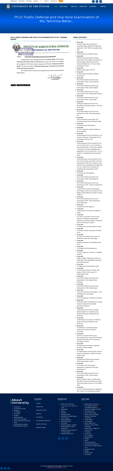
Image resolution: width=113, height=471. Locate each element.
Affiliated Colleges (41, 427)
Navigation (83, 6)
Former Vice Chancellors (20, 419)
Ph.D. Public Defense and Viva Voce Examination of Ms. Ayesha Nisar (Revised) (87, 280)
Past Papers (64, 423)
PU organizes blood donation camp (88, 266)
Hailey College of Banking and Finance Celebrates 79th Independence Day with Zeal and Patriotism (89, 260)
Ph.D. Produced (89, 435)
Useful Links (88, 433)
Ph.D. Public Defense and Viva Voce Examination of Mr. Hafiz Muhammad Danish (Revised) (88, 201)
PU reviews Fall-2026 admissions (87, 248)
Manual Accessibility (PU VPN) (93, 409)
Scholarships (39, 417)
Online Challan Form (90, 423)
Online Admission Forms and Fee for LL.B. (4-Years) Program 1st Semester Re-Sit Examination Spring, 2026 (89, 137)
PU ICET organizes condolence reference (89, 298)
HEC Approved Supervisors (43, 420)
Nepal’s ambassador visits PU (86, 70)
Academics (92, 6)
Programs (38, 413)
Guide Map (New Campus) (21, 424)
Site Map (29, 1)
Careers (35, 1)
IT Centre (64, 467)
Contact (103, 6)
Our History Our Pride (19, 408)
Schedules (63, 412)
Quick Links (63, 6)
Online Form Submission (69, 405)
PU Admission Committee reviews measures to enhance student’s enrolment (87, 330)
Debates (87, 439)
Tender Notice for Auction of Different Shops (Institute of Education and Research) (89, 322)
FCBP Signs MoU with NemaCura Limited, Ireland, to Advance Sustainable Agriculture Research (89, 304)
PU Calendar (17, 412)
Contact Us (53, 1)
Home (55, 6)
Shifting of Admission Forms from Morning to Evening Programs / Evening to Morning (89, 105)
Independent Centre (41, 410)
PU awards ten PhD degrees (85, 173)
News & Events (89, 452)
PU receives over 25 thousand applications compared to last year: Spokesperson (87, 367)
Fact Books (17, 414)
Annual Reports (89, 437)
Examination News (66, 421)
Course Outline (65, 418)
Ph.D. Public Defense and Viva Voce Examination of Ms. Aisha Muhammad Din (88, 113)
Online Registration (66, 419)
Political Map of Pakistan (91, 404)
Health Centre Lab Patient (91, 414)
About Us (74, 6)
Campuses (17, 410)
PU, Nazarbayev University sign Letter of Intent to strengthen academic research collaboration (89, 353)
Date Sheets (64, 409)
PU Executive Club (89, 411)
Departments (39, 406)
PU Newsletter (88, 421)
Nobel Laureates (18, 417)
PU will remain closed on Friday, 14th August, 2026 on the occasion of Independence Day (88, 272)
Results (63, 411)
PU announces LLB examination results (89, 226)
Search (46, 1)
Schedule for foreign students (69, 416)
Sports (86, 440)
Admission (14, 1)
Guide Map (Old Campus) (20, 426)
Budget (87, 451)
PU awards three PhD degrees (86, 125)
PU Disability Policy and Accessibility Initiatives (91, 406)
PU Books (87, 432)
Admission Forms (65, 414)
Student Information (41, 424)
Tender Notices (89, 419)
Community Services (90, 442)
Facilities (16, 415)
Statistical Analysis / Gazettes (69, 425)
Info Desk (22, 1)
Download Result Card (67, 433)
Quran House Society (90, 412)
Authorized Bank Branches (92, 444)
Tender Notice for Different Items (87, 54)
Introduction (17, 407)
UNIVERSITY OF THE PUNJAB (30, 6)
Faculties (38, 403)
